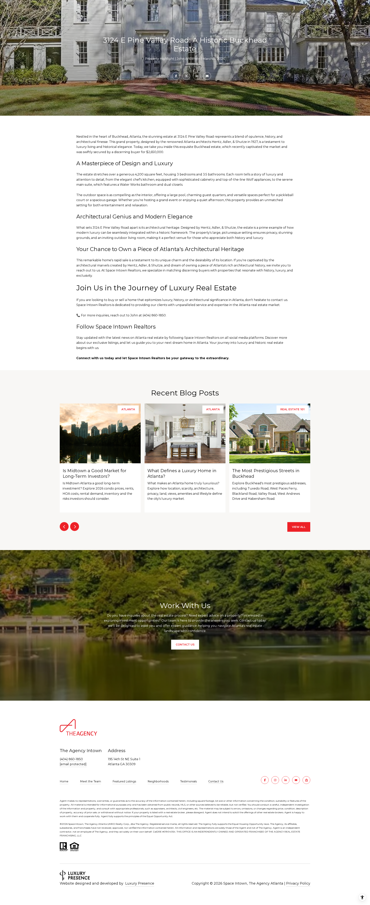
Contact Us (215, 781)
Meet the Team (90, 781)
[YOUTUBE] (296, 780)
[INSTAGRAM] (275, 780)
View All (299, 527)
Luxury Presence (139, 883)
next (74, 526)
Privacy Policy (298, 883)
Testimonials (188, 781)
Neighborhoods (158, 781)
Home (64, 781)
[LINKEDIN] (285, 780)
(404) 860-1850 (71, 759)
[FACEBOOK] (265, 780)
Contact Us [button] (185, 644)
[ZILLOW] (306, 780)
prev (64, 526)
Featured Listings (124, 781)
